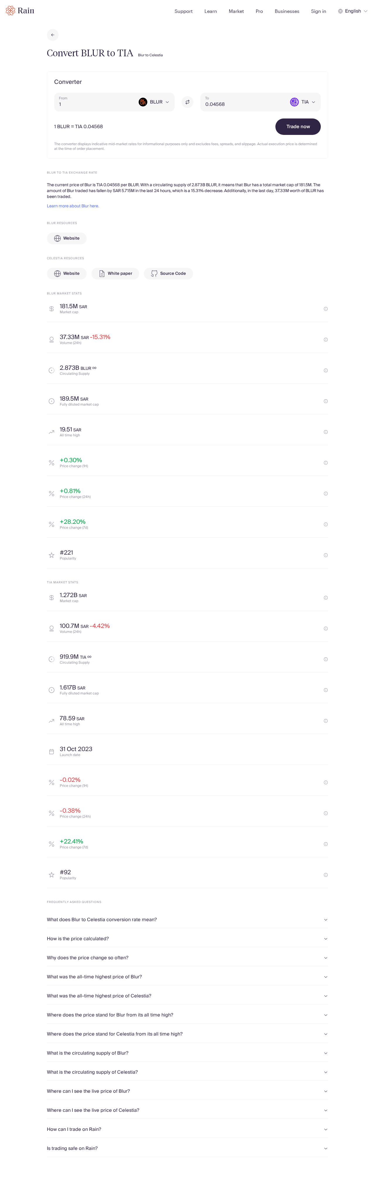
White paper (120, 273)
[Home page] (20, 10)
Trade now (298, 127)
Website (71, 238)
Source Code (173, 273)
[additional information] (325, 308)
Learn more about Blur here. (73, 206)
